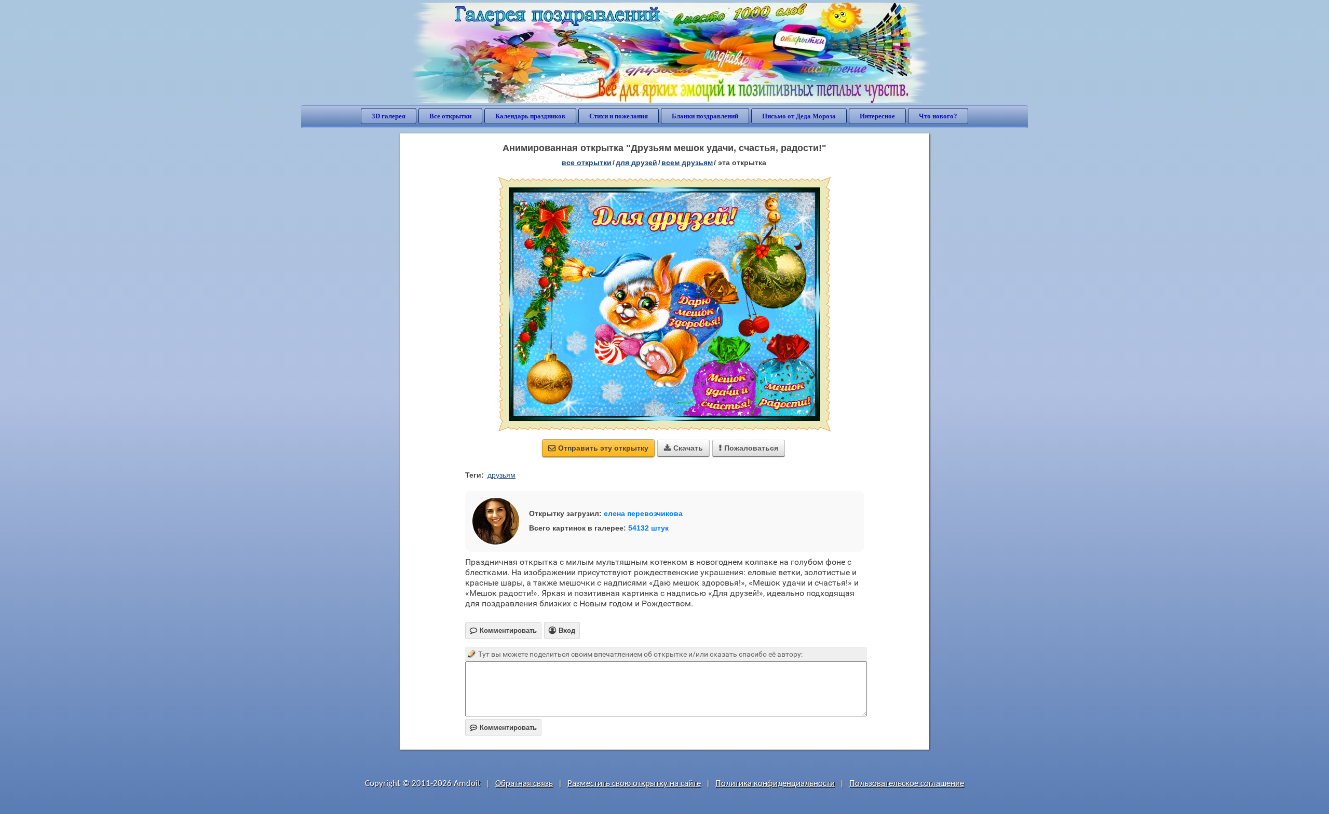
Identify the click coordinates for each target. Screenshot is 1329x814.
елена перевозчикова (643, 513)
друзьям (501, 475)
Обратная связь (524, 783)
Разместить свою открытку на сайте (634, 783)
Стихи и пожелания (618, 116)
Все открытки (450, 116)
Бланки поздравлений (705, 116)
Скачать (683, 448)
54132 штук (648, 528)
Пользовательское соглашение (906, 783)
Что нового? (938, 116)
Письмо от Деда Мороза (799, 116)
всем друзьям (687, 162)
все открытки (587, 162)
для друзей (636, 162)
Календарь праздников (530, 116)
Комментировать (503, 727)
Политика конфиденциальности (775, 783)
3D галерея (388, 116)
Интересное (877, 116)
